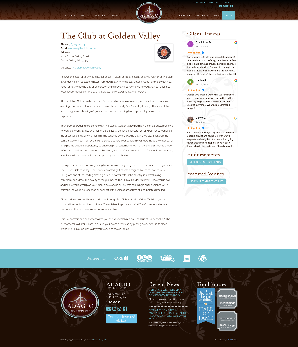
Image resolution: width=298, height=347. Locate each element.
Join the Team (226, 2)
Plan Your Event (206, 2)
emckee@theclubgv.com (82, 48)
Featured (201, 15)
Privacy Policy (98, 340)
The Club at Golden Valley (86, 67)
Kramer (231, 340)
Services (100, 15)
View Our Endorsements (205, 162)
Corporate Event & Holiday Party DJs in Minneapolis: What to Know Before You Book (167, 293)
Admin (106, 340)
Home (195, 2)
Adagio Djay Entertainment (149, 13)
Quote (228, 15)
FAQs (216, 15)
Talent (116, 15)
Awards (183, 15)
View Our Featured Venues (206, 181)
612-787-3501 (114, 302)
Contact (70, 15)
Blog (216, 2)
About (84, 15)
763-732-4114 (77, 44)
